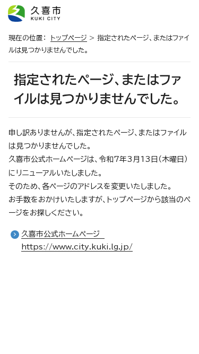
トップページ (68, 37)
